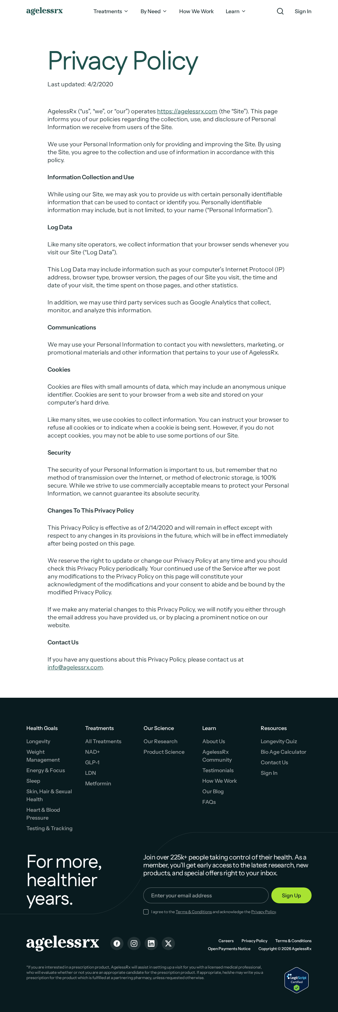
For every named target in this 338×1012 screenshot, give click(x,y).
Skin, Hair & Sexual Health (49, 795)
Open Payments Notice (229, 948)
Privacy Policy (263, 911)
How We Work (219, 780)
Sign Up (291, 895)
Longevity (38, 741)
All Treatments (103, 741)
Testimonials (218, 770)
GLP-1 (92, 762)
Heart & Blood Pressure (43, 813)
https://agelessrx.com (187, 111)
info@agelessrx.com (75, 667)
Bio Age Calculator (283, 751)
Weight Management (43, 755)
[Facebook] (116, 943)
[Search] (280, 11)
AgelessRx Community (217, 755)
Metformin (98, 783)
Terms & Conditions (194, 911)
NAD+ (92, 751)
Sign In (303, 11)
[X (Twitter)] (168, 943)
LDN (90, 773)
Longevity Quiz (279, 741)
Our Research (161, 741)
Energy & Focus (45, 770)
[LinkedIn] (151, 943)
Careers (226, 940)
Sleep (33, 780)
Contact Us (274, 762)
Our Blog (213, 791)
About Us (213, 741)
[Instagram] (134, 943)
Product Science (164, 751)
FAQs (209, 802)
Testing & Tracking (49, 828)
